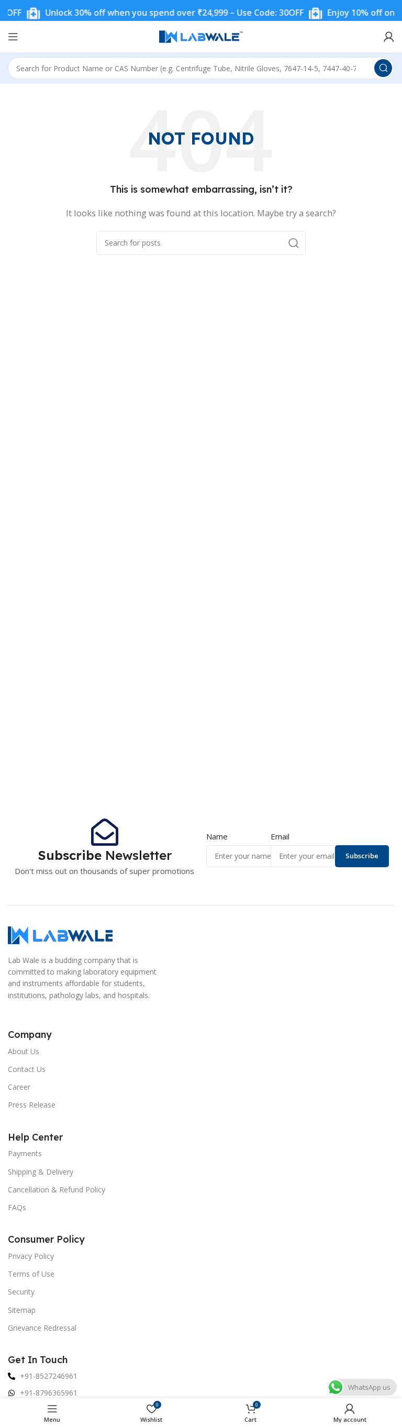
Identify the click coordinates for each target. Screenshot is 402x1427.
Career (19, 1087)
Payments (25, 1153)
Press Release (31, 1105)
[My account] (388, 36)
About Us (23, 1051)
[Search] (383, 68)
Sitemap (22, 1310)
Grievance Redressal (42, 1328)
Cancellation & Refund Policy (56, 1189)
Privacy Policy (31, 1256)
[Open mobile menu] (13, 36)
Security (21, 1292)
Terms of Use (31, 1274)
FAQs (17, 1207)
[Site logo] (201, 35)
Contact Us (27, 1069)
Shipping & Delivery (40, 1172)
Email (280, 836)
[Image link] (60, 934)
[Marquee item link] (156, 13)
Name (217, 836)
